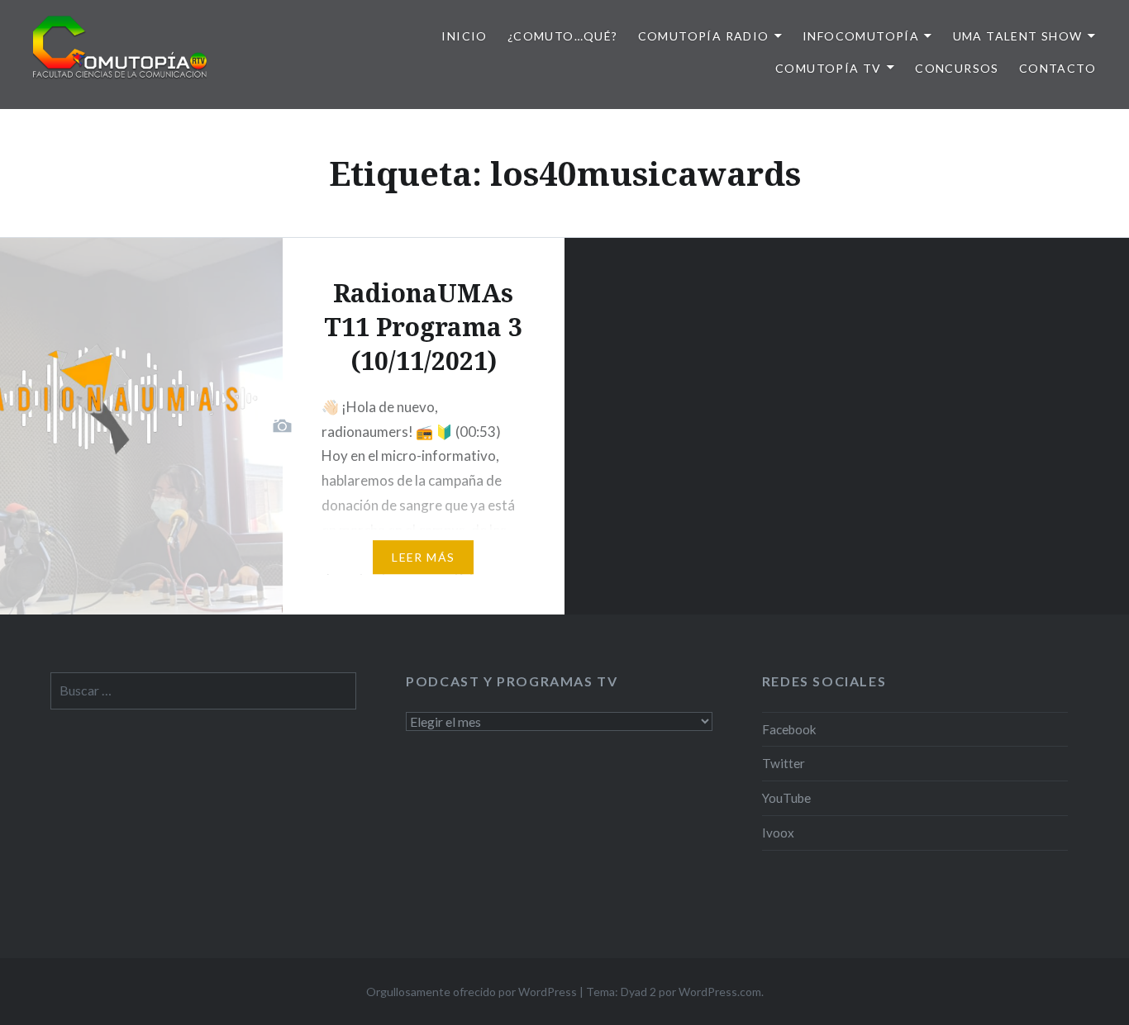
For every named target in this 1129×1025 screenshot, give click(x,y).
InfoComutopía (861, 36)
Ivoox (778, 832)
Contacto (1057, 68)
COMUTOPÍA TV (828, 68)
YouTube (786, 797)
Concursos (957, 68)
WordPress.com (720, 992)
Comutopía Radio (703, 36)
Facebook (789, 729)
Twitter (783, 763)
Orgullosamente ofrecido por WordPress (471, 992)
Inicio (464, 36)
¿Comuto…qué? (562, 36)
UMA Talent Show (1018, 36)
